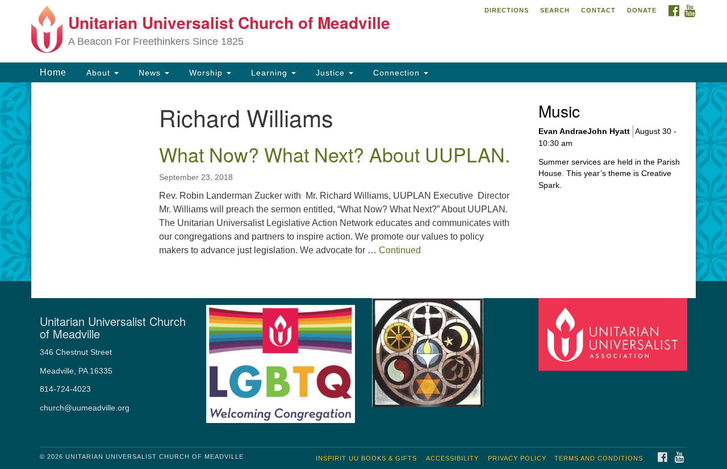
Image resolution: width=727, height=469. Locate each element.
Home (53, 72)
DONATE (642, 10)
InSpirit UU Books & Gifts (366, 458)
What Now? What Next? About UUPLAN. (334, 154)
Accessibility (452, 458)
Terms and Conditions (598, 458)
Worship (205, 72)
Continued (400, 250)
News (150, 72)
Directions (506, 10)
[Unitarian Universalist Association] (614, 334)
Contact (598, 10)
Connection (396, 72)
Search (555, 10)
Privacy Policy (517, 458)
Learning (269, 72)
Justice (330, 72)
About (98, 72)
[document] (363, 181)
